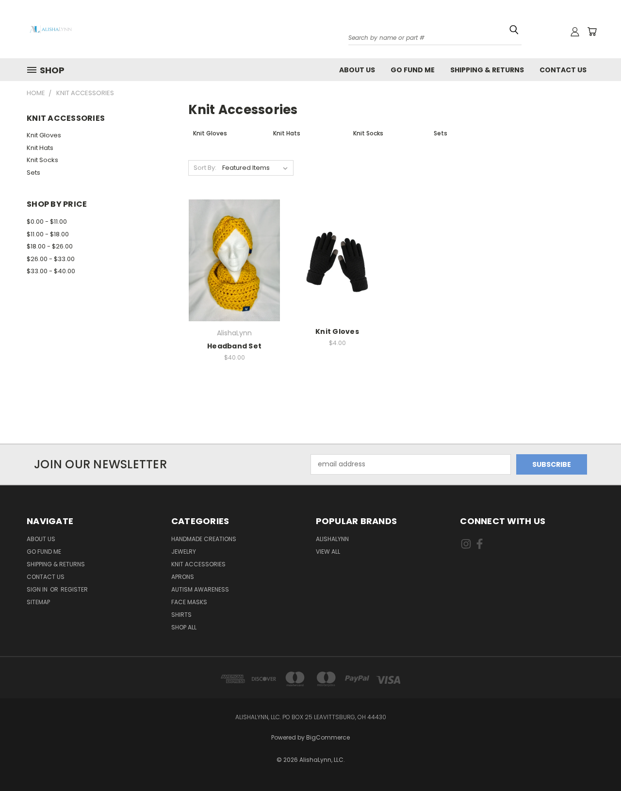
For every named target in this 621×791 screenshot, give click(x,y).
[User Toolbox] (575, 31)
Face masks (189, 602)
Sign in (38, 589)
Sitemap (38, 602)
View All (328, 551)
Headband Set (234, 346)
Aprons (182, 577)
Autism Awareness (200, 589)
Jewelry (183, 551)
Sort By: (205, 167)
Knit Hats (40, 147)
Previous (595, 753)
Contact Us (563, 70)
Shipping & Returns (487, 70)
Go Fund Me (413, 70)
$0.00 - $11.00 (47, 221)
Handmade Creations (203, 539)
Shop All (183, 627)
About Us (357, 70)
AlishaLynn (332, 539)
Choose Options (234, 277)
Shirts (181, 614)
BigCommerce (328, 737)
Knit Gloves (44, 135)
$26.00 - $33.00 (51, 259)
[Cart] (592, 31)
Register (74, 589)
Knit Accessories (198, 564)
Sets (33, 172)
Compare (231, 259)
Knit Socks (42, 160)
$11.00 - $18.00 (48, 234)
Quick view (234, 240)
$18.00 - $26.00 (50, 246)
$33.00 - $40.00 (51, 271)
